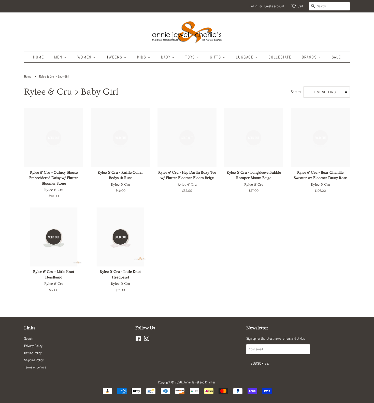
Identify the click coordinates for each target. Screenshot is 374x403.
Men (59, 57)
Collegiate (279, 57)
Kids (142, 57)
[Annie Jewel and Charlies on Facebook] (138, 339)
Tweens (115, 57)
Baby (166, 57)
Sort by (296, 91)
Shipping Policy (34, 360)
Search (28, 338)
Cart (300, 6)
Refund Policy (33, 353)
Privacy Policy (33, 346)
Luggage (245, 57)
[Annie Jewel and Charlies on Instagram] (146, 339)
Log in (253, 6)
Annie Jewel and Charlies (199, 382)
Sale (336, 57)
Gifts (216, 57)
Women (85, 57)
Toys (190, 57)
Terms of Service (35, 367)
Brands (310, 57)
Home (38, 57)
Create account (274, 6)
